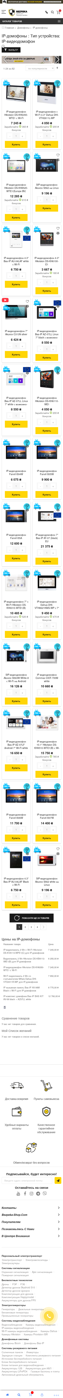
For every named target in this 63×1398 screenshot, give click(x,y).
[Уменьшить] (9, 135)
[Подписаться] (58, 1180)
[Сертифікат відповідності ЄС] (27, 238)
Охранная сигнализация (15, 1272)
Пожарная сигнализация (15, 1275)
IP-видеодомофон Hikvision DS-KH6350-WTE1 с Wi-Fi (16, 115)
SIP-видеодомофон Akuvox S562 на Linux (47, 186)
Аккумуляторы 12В (12, 1368)
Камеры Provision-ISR (36, 1334)
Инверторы (32, 1352)
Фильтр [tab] (13, 50)
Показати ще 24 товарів (35, 918)
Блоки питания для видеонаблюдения (23, 1365)
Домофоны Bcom (11, 1343)
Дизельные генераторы (31, 1309)
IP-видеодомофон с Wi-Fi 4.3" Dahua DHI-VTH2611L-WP (47, 115)
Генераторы (8, 1309)
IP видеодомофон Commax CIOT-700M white (47, 678)
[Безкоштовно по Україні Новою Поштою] (6, 83)
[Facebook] (25, 1193)
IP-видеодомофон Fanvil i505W (47, 472)
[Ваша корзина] (58, 12)
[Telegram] (38, 1193)
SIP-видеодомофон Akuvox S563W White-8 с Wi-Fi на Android (16, 678)
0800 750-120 (47, 12)
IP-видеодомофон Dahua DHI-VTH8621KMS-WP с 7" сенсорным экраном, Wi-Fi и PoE (47, 605)
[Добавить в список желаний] (27, 81)
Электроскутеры (10, 1263)
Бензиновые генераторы (15, 1312)
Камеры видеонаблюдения (40, 1324)
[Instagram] (31, 1193)
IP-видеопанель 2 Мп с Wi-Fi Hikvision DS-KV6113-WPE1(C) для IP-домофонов (23, 951)
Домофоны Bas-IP (34, 1343)
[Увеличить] (22, 135)
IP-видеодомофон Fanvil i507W (47, 816)
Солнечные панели (12, 1352)
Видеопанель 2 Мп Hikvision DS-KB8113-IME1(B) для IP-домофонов (24, 960)
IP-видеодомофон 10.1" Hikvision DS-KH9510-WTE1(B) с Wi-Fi (46, 745)
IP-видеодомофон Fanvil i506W (16, 816)
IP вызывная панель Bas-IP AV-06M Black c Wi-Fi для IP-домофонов (21, 989)
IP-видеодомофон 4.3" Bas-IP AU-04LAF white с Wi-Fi (16, 261)
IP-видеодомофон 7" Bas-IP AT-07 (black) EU (46, 538)
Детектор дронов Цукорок (16, 1290)
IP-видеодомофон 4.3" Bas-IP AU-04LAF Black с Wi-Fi (16, 882)
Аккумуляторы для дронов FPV (19, 1300)
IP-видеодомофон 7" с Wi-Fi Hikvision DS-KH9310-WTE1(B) (16, 605)
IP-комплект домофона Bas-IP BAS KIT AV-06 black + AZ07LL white (23, 997)
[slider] (31, 2)
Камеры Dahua (49, 1331)
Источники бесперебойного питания (22, 1358)
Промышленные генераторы (17, 1315)
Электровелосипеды (36, 1260)
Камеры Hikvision (11, 1334)
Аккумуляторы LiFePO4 (14, 1371)
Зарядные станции (12, 1355)
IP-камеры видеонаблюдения (18, 1328)
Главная (9, 27)
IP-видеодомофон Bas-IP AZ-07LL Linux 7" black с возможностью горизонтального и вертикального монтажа (47, 334)
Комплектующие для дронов (17, 1294)
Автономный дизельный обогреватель (23, 1374)
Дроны (5, 1284)
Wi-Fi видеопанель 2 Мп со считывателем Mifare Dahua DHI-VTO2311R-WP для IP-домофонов (20, 978)
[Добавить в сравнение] (27, 87)
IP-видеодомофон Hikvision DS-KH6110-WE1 (47, 401)
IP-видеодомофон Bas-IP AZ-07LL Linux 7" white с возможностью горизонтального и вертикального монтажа (16, 401)
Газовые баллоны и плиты (45, 1371)
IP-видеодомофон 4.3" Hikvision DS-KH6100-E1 (46, 261)
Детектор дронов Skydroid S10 (18, 1287)
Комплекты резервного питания (43, 1355)
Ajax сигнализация (42, 1272)
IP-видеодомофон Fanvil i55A (16, 536)
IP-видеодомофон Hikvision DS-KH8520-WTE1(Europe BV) (16, 188)
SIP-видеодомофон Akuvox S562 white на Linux (47, 882)
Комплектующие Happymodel (18, 1297)
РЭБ (22, 1284)
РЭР (14, 1284)
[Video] (6, 300)
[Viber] (45, 1193)
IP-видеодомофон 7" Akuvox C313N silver (16, 332)
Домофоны (23, 27)
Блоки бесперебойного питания (19, 1361)
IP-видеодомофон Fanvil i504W (16, 472)
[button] (57, 59)
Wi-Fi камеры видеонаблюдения (19, 1331)
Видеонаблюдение (12, 1324)
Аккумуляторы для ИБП (38, 1368)
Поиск (52, 12)
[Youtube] (18, 1193)
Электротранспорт (12, 1260)
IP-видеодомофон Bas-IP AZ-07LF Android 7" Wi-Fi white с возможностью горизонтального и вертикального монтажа (16, 745)
